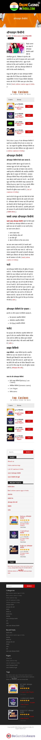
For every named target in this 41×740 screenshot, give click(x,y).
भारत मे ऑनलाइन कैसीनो (14, 473)
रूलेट (10, 343)
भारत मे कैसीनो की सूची (14, 477)
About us (11, 461)
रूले (14, 300)
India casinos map (14, 465)
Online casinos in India (19, 36)
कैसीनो (9, 506)
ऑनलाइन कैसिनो (15, 568)
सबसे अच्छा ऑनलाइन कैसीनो (12, 625)
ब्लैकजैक (10, 494)
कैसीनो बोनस (11, 212)
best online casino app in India (23, 84)
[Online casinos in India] (24, 10)
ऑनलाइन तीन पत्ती (17, 368)
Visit (29, 106)
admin (9, 36)
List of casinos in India (15, 469)
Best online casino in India (14, 595)
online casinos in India (16, 151)
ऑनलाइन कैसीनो (28, 36)
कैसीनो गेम (10, 498)
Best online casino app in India (18, 490)
